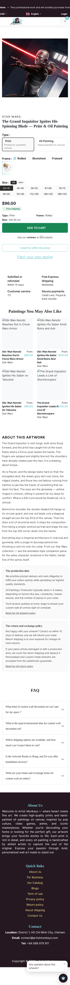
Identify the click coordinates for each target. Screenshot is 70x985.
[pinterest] (10, 2)
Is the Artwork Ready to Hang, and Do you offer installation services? (32, 759)
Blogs (35, 888)
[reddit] (18, 2)
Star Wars (11, 116)
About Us (35, 871)
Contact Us (35, 915)
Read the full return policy (19, 666)
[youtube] (14, 2)
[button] (7, 167)
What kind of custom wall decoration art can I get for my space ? (32, 709)
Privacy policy (35, 899)
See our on (29, 237)
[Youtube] (41, 952)
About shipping (35, 910)
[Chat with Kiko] (63, 978)
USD (2, 13)
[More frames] (10, 167)
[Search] (55, 21)
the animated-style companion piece (45, 551)
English (34, 13)
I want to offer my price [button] (35, 248)
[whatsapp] (21, 2)
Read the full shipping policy (21, 613)
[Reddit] (46, 952)
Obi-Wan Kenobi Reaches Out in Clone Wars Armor (13, 355)
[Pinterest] (35, 952)
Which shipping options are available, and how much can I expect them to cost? (31, 742)
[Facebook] (24, 952)
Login (64, 13)
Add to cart (36, 228)
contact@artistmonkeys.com (35, 938)
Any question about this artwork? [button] (47, 966)
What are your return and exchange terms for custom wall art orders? (30, 776)
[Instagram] (29, 952)
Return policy (35, 904)
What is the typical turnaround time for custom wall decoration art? (33, 726)
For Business (35, 877)
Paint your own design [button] (35, 257)
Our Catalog (35, 882)
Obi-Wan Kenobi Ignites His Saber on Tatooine (12, 406)
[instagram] (7, 2)
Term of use (35, 893)
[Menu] (5, 21)
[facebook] (3, 2)
